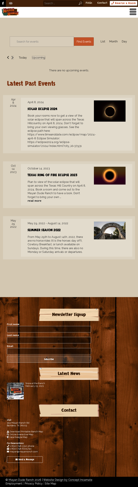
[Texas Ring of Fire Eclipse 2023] (110, 176)
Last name (13, 335)
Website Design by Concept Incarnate (67, 479)
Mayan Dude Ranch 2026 (25, 479)
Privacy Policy (34, 483)
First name (13, 324)
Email (10, 346)
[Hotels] (10, 3)
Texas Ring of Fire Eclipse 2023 (52, 175)
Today (23, 57)
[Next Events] (12, 57)
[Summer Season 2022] (110, 230)
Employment (14, 483)
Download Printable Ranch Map (26, 431)
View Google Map (18, 437)
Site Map (50, 483)
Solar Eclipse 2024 (42, 109)
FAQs (89, 3)
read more (34, 201)
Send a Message (26, 459)
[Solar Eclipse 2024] (110, 111)
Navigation (132, 11)
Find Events (84, 41)
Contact (102, 3)
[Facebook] (3, 3)
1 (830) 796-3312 (18, 446)
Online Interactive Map (21, 434)
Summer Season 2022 (44, 230)
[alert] (69, 70)
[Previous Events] (8, 57)
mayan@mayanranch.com (23, 451)
